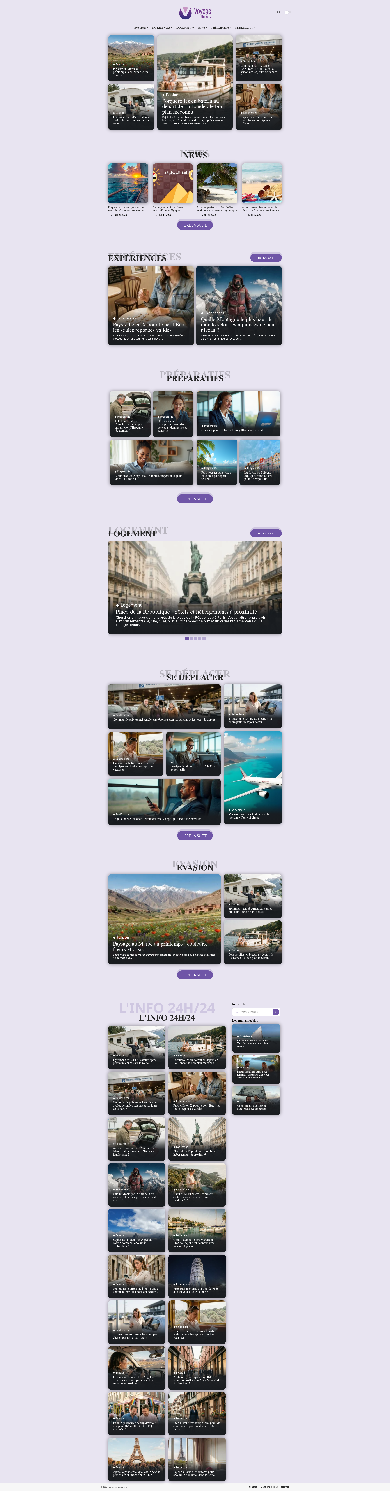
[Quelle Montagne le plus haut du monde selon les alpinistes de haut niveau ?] (239, 305)
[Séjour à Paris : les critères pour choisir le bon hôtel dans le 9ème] (197, 1459)
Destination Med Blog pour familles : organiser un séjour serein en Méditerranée (253, 1074)
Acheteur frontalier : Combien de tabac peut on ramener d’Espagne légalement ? (129, 426)
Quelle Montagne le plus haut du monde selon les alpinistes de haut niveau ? (238, 324)
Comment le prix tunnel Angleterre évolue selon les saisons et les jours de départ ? (259, 70)
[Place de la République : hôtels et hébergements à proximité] (195, 587)
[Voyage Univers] (195, 12)
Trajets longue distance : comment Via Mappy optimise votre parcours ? (158, 818)
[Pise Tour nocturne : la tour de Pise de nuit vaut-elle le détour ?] (197, 1276)
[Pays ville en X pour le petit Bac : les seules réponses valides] (151, 305)
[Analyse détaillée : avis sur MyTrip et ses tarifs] (193, 754)
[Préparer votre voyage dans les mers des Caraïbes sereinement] (128, 183)
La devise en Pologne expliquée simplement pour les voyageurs (258, 475)
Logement (132, 533)
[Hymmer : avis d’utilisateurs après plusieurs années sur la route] (253, 896)
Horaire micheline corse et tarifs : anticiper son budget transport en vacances (134, 766)
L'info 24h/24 (167, 1017)
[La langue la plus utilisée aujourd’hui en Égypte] (173, 183)
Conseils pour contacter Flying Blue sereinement (232, 430)
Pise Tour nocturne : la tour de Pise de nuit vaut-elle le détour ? (195, 1290)
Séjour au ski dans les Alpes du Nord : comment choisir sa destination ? (132, 1242)
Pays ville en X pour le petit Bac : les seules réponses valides (258, 120)
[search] (279, 12)
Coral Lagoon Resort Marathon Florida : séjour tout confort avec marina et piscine (193, 1242)
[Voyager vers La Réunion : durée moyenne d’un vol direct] (253, 777)
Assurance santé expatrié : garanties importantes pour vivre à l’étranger (148, 477)
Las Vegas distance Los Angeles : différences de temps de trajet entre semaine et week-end (135, 1380)
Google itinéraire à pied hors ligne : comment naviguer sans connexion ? (135, 1290)
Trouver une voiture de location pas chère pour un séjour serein (251, 720)
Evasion (120, 64)
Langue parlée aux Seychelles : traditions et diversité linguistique (217, 208)
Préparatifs (195, 378)
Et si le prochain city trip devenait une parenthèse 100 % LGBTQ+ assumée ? (134, 1426)
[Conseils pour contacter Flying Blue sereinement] (238, 413)
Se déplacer (250, 61)
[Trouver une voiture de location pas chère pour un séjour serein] (253, 706)
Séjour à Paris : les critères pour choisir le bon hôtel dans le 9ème (194, 1473)
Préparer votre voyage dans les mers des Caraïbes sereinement (126, 208)
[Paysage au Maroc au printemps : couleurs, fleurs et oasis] (164, 919)
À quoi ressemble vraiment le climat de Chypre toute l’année (260, 208)
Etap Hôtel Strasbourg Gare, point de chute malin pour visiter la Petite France (196, 1426)
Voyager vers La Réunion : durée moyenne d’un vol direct (249, 816)
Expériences (250, 113)
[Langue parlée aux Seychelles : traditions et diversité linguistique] (217, 183)
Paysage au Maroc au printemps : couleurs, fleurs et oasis (130, 72)
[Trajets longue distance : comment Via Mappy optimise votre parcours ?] (164, 802)
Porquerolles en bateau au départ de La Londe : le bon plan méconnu (192, 106)
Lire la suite (265, 257)
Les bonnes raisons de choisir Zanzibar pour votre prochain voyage (253, 1043)
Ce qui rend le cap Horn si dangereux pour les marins (251, 1107)
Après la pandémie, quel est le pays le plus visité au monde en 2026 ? (136, 1473)
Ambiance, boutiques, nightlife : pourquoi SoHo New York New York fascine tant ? (196, 1380)
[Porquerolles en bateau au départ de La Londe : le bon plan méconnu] (195, 82)
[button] (186, 638)
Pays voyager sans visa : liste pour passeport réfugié (216, 475)
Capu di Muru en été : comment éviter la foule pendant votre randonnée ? (193, 1197)
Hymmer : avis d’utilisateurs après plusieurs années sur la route (131, 120)
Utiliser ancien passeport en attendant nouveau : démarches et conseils (172, 426)
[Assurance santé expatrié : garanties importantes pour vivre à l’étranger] (151, 462)
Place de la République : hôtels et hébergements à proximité (186, 611)
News (195, 155)
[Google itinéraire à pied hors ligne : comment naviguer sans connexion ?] (136, 1276)
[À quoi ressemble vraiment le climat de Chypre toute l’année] (262, 183)
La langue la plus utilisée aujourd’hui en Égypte (168, 208)
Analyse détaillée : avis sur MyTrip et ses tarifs (193, 768)
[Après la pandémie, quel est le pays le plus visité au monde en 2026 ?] (136, 1459)
